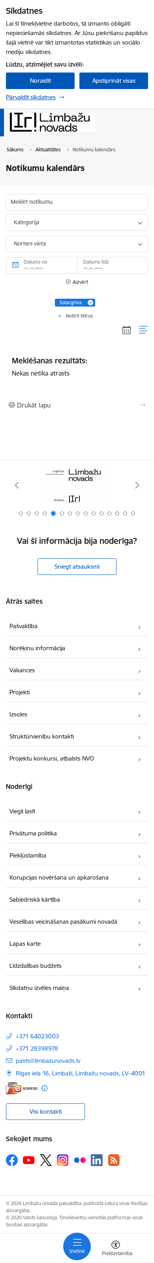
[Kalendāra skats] (126, 330)
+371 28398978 (37, 1048)
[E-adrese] (22, 1088)
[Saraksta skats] (143, 330)
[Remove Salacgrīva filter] (90, 302)
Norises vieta (30, 243)
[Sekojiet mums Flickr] (80, 1159)
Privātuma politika (33, 833)
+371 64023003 (37, 1036)
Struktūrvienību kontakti (41, 736)
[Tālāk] (137, 485)
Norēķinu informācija (37, 648)
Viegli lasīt (22, 811)
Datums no (35, 262)
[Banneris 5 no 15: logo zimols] (77, 485)
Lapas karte (25, 943)
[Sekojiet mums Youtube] (29, 1159)
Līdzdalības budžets (35, 965)
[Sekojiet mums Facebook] (12, 1160)
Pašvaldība (23, 626)
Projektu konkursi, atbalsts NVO (51, 758)
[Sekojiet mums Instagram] (63, 1160)
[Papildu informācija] (44, 1088)
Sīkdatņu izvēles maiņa (39, 987)
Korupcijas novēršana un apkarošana (59, 877)
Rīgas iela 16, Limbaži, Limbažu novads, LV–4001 (80, 1073)
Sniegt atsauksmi (77, 566)
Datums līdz (96, 262)
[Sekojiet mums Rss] (114, 1160)
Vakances (22, 670)
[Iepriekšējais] (17, 485)
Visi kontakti (46, 1111)
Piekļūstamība (27, 855)
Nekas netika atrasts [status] (50, 366)
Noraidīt (40, 80)
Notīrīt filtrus (79, 316)
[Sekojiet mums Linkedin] (97, 1160)
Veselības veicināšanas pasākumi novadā (63, 921)
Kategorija (26, 222)
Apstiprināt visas (113, 80)
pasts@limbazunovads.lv (48, 1060)
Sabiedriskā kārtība (34, 899)
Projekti (19, 692)
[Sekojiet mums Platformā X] (46, 1160)
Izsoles (18, 714)
